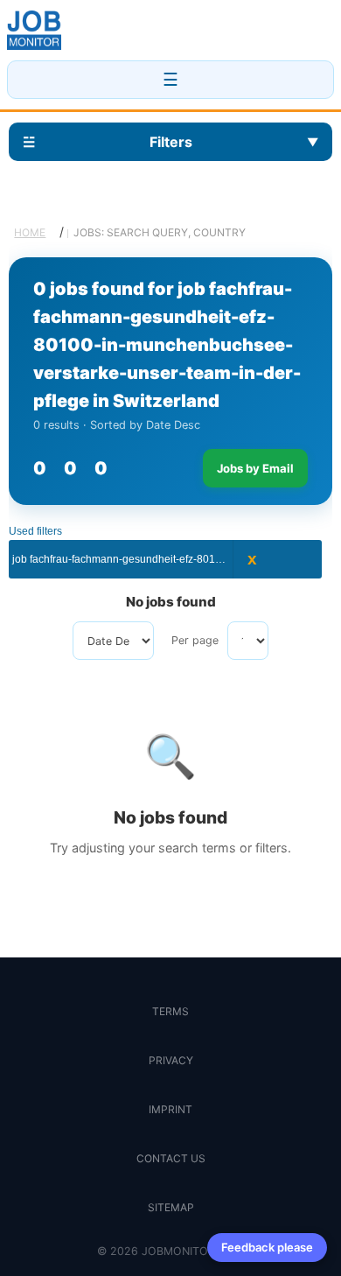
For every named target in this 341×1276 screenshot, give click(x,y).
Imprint (170, 1109)
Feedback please (267, 1247)
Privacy (171, 1060)
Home (29, 232)
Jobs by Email (255, 468)
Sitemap (171, 1207)
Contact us (170, 1158)
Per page (195, 640)
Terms (170, 1011)
